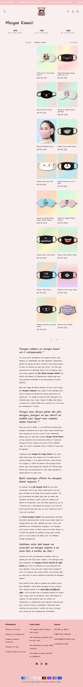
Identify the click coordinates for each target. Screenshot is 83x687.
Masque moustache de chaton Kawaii (46, 326)
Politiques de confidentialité (14, 634)
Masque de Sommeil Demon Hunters (66, 219)
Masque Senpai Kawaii (44, 290)
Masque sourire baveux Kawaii (67, 255)
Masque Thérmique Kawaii (45, 147)
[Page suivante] (63, 339)
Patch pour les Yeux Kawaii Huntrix (45, 74)
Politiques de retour (12, 647)
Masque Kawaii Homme (65, 325)
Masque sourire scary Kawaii (46, 255)
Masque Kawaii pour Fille (45, 182)
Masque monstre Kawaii (44, 110)
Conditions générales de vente (15, 652)
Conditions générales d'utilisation (12, 640)
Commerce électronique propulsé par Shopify (48, 682)
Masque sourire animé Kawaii (67, 147)
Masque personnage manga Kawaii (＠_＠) (66, 74)
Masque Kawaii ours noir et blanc (66, 182)
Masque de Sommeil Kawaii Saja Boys (66, 111)
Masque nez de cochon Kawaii (67, 290)
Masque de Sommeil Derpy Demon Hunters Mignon (45, 219)
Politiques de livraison (12, 629)
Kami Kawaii (31, 682)
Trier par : (28, 42)
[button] (4, 11)
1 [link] (51, 339)
